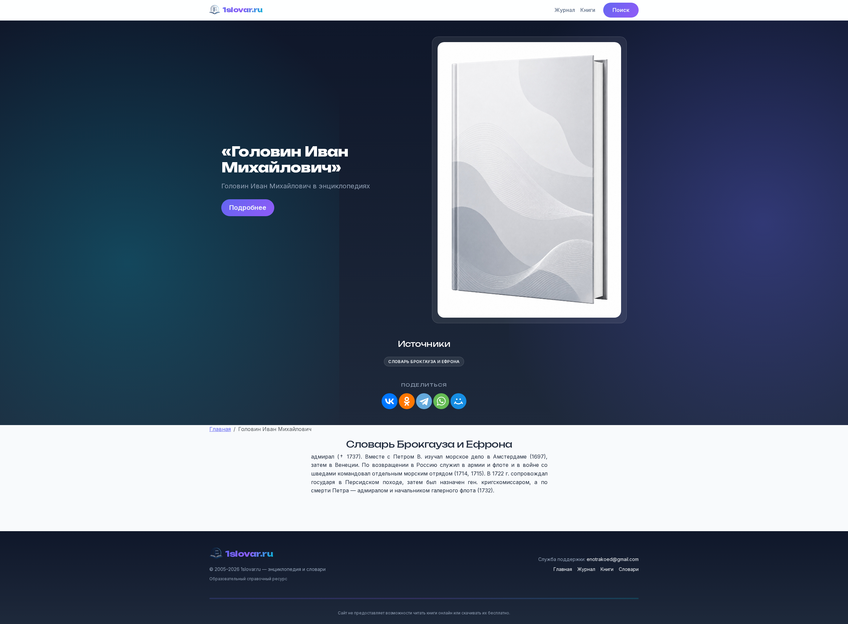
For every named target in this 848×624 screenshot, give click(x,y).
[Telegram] (424, 401)
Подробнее (247, 208)
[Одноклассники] (407, 401)
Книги (587, 10)
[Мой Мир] (458, 401)
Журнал (565, 10)
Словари (629, 569)
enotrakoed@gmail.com (613, 559)
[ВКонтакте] (390, 401)
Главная (563, 569)
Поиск (620, 10)
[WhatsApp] (441, 401)
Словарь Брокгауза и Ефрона (423, 361)
